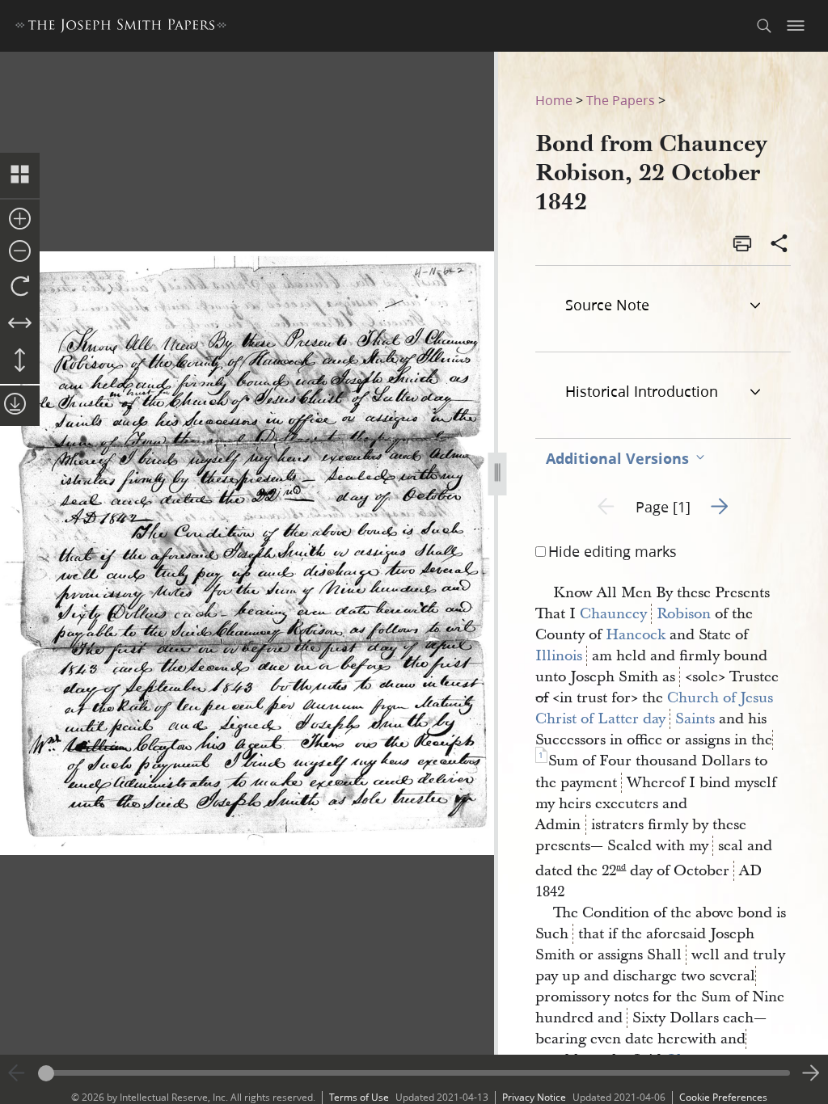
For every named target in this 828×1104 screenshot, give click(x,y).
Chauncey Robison (645, 614)
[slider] (414, 1073)
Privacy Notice (534, 1097)
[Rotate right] (20, 287)
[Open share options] (779, 245)
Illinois (558, 656)
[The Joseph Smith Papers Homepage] (121, 28)
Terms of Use (359, 1097)
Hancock (635, 635)
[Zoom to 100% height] (20, 361)
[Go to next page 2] (811, 1073)
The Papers (620, 100)
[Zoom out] (20, 252)
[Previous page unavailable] (17, 1073)
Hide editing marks (612, 551)
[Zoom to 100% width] (20, 324)
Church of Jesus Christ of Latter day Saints (656, 708)
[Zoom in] (20, 220)
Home (553, 100)
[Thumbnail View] (20, 175)
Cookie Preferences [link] (723, 1097)
